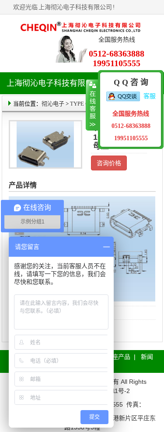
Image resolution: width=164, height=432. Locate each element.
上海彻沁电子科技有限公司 (75, 7)
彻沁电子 (53, 103)
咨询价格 (109, 162)
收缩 (92, 105)
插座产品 (118, 356)
